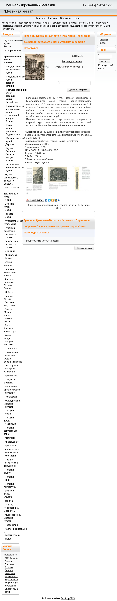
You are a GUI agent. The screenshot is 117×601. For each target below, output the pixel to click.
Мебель (9, 292)
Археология (11, 445)
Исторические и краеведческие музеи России (25, 23)
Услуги (8, 539)
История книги (9, 478)
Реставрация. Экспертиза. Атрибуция (11, 368)
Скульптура (11, 348)
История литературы (10, 485)
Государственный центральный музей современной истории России (11, 114)
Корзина (106, 34)
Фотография (11, 397)
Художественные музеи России (11, 43)
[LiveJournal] (59, 200)
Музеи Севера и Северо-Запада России (10, 154)
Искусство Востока (10, 381)
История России (9, 412)
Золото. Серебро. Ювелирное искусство (10, 300)
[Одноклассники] (52, 200)
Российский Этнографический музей (11, 167)
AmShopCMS (68, 598)
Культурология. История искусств (11, 403)
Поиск (102, 50)
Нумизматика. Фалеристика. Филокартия (11, 452)
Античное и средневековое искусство (11, 389)
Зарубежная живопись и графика (11, 244)
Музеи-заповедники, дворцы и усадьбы (11, 179)
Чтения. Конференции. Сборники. (11, 508)
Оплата (8, 561)
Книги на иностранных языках (11, 272)
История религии (9, 471)
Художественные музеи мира (11, 222)
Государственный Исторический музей (11, 69)
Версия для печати (72, 61)
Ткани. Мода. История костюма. (9, 340)
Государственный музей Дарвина (11, 141)
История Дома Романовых (10, 420)
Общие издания (8, 263)
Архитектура (11, 375)
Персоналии (11, 525)
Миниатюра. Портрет (11, 256)
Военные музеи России (9, 207)
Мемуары (10, 438)
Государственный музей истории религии (11, 81)
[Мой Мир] (55, 200)
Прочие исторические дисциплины (11, 462)
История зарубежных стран (10, 431)
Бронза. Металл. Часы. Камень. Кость (8, 315)
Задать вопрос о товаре (67, 67)
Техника (9, 501)
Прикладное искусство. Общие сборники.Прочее (11, 357)
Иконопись (10, 251)
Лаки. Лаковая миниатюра (10, 328)
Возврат (9, 567)
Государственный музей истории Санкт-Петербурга (79, 23)
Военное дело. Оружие (9, 493)
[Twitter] (49, 200)
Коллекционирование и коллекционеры (11, 532)
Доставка (9, 564)
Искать (104, 61)
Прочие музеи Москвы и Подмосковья (11, 130)
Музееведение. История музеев (11, 518)
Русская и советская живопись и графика (10, 232)
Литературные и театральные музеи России (11, 193)
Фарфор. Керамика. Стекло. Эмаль (9, 284)
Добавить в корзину (78, 90)
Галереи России (8, 215)
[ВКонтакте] (46, 200)
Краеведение (11, 442)
